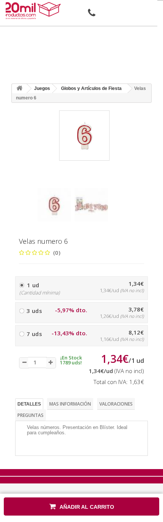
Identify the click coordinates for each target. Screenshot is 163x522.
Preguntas (30, 415)
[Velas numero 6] (54, 205)
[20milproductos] (33, 10)
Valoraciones (116, 404)
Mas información (70, 404)
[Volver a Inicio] (19, 88)
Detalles (29, 404)
